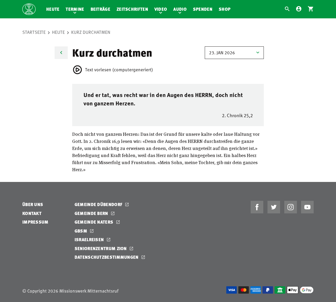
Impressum (35, 222)
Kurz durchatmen (90, 32)
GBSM (81, 231)
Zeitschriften (132, 9)
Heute (53, 9)
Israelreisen (90, 239)
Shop (224, 9)
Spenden (202, 9)
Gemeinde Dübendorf (99, 204)
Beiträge (100, 9)
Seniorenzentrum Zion (101, 248)
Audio (180, 9)
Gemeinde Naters (94, 222)
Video (160, 9)
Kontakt (31, 213)
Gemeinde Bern (92, 213)
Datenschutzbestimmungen (107, 257)
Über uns (32, 204)
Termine (75, 9)
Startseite (34, 32)
